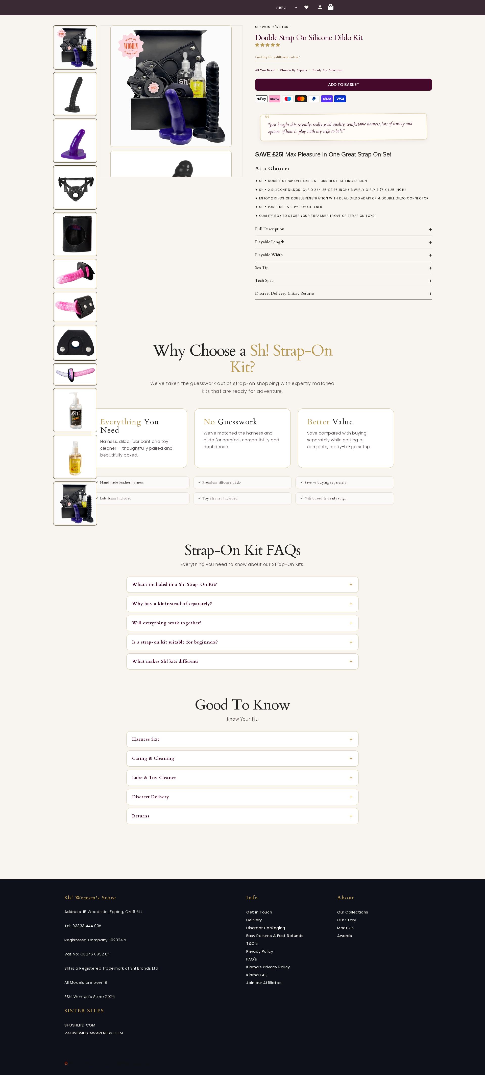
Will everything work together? (167, 623)
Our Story (346, 920)
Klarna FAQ (257, 974)
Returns (140, 816)
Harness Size (146, 739)
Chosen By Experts (293, 70)
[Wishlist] (306, 7)
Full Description (269, 229)
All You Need (265, 70)
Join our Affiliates (263, 982)
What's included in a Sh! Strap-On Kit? (174, 584)
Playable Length (269, 242)
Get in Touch (259, 912)
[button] (268, 45)
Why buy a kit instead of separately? (172, 604)
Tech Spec (264, 280)
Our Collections (352, 912)
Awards (344, 935)
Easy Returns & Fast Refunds (274, 935)
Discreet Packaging (265, 927)
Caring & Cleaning (153, 758)
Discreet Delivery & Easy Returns (284, 293)
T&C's (252, 943)
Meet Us (345, 927)
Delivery (254, 920)
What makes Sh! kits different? (165, 661)
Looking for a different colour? (277, 57)
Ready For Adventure (327, 70)
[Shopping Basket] (331, 8)
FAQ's (251, 959)
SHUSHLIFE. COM (79, 1025)
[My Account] (320, 7)
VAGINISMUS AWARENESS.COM (93, 1033)
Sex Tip (262, 267)
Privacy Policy (259, 951)
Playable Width (269, 255)
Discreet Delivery (150, 797)
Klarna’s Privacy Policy (268, 967)
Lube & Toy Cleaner (154, 778)
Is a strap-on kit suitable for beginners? (175, 642)
